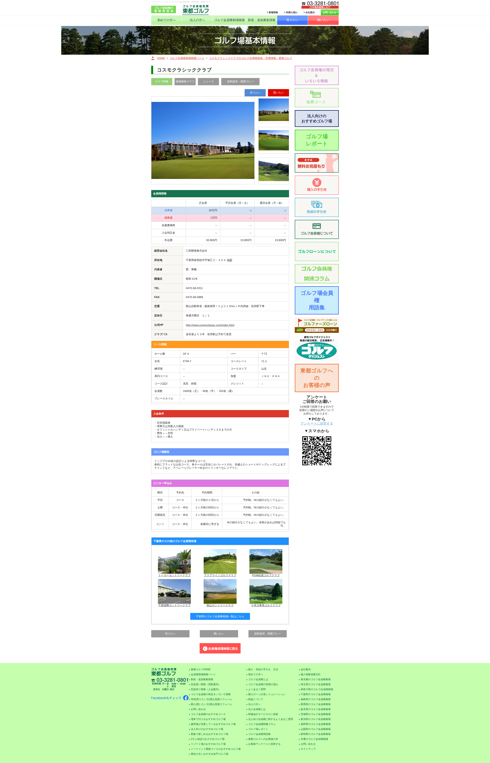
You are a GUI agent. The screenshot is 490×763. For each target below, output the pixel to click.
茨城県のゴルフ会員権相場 (316, 714)
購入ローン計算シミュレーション (267, 694)
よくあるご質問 (257, 689)
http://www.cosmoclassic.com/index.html (210, 325)
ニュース (208, 81)
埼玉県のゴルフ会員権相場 (316, 684)
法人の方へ (197, 20)
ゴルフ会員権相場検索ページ (187, 58)
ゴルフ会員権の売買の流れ (263, 684)
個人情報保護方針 (311, 674)
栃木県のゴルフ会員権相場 (316, 709)
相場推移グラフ (185, 81)
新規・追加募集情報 (261, 20)
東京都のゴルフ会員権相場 (316, 679)
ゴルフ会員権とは (258, 679)
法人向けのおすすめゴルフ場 (316, 118)
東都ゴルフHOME (201, 669)
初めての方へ (166, 20)
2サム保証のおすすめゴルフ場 (208, 739)
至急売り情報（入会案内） (206, 689)
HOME (161, 58)
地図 (229, 260)
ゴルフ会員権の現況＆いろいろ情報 (211, 694)
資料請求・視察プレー (240, 81)
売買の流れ (291, 12)
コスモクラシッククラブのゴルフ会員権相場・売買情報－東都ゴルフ (250, 58)
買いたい (323, 20)
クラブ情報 (161, 81)
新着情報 (273, 12)
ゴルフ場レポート (317, 140)
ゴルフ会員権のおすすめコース (208, 714)
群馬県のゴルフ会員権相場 (316, 704)
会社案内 (310, 12)
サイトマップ (308, 749)
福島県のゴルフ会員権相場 (316, 699)
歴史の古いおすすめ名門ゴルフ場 (209, 753)
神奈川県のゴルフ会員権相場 (317, 689)
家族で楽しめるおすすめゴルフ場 (209, 734)
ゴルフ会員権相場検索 (229, 20)
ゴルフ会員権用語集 (259, 734)
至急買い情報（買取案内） (206, 684)
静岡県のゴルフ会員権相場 (316, 734)
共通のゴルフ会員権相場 (314, 739)
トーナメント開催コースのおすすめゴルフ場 (216, 749)
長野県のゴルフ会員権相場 (316, 724)
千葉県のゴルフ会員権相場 (316, 694)
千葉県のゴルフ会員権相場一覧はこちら (220, 616)
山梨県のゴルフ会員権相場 (316, 729)
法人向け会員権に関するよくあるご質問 (270, 719)
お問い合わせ (329, 12)
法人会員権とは (257, 709)
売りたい (292, 20)
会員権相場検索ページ (203, 674)
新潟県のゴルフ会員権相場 (316, 719)
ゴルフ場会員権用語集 (317, 300)
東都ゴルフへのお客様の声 (316, 378)
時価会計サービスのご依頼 (263, 714)
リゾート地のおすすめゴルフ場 (208, 744)
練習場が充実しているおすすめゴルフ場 (213, 724)
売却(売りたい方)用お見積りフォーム (211, 699)
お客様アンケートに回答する (264, 744)
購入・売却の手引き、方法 (263, 669)
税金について (255, 699)
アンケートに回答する (317, 423)
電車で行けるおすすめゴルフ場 (208, 719)
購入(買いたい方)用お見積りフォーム (211, 704)
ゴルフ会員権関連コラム (262, 724)
